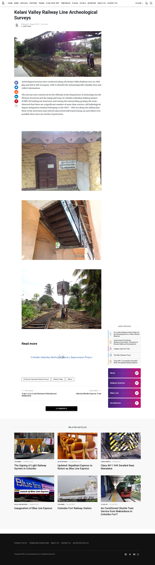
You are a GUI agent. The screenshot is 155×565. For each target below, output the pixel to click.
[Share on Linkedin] (16, 96)
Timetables (65, 3)
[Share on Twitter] (16, 87)
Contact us (112, 3)
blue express (62, 461)
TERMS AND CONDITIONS (39, 543)
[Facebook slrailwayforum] (126, 554)
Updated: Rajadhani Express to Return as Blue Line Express (75, 467)
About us (102, 3)
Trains (41, 3)
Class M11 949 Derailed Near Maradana (117, 467)
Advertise (92, 3)
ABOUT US (55, 543)
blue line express (20, 504)
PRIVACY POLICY (20, 543)
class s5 (104, 504)
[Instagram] (138, 554)
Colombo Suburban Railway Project (36, 379)
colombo (17, 461)
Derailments (106, 461)
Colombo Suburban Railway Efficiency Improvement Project (61, 357)
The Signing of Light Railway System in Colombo (30, 467)
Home (10, 3)
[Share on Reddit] (16, 92)
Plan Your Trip (52, 3)
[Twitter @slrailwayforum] (130, 554)
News (16, 3)
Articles (24, 3)
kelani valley (58, 379)
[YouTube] (134, 554)
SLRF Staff (27, 26)
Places (75, 3)
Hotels (83, 3)
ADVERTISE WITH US (81, 543)
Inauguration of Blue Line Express (33, 508)
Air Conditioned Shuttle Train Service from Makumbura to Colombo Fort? (117, 511)
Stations (33, 3)
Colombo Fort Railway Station (75, 508)
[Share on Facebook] (16, 83)
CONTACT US (66, 543)
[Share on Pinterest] (16, 101)
